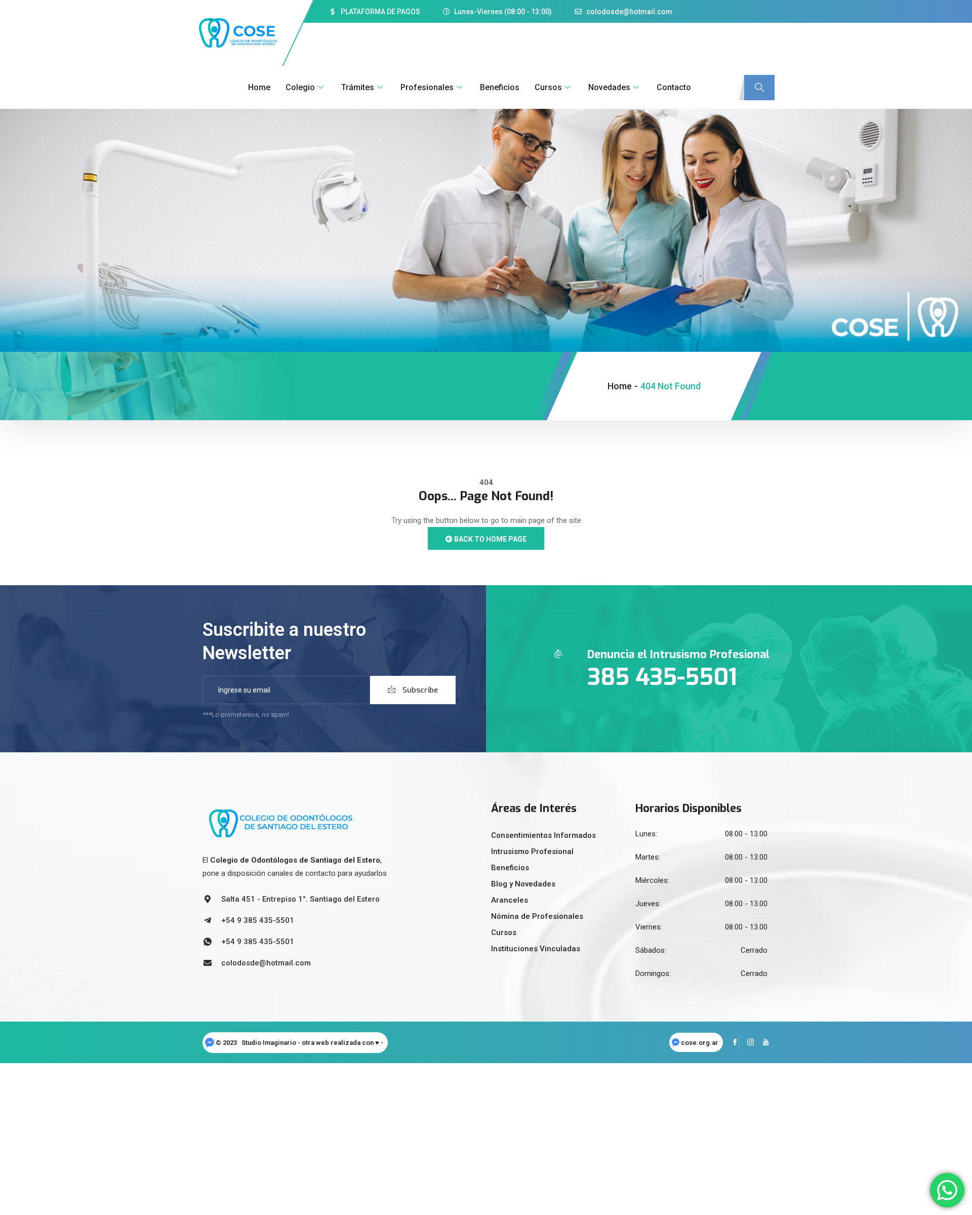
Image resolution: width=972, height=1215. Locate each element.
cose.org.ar (699, 1042)
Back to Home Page (489, 539)
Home (259, 87)
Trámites (357, 87)
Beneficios (499, 87)
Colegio (300, 87)
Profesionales (427, 87)
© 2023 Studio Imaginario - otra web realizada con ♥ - (300, 1042)
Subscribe (419, 690)
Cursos (548, 87)
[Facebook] (731, 1042)
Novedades (609, 87)
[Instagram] (746, 1042)
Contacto (674, 87)
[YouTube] (762, 1042)
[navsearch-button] (759, 87)
